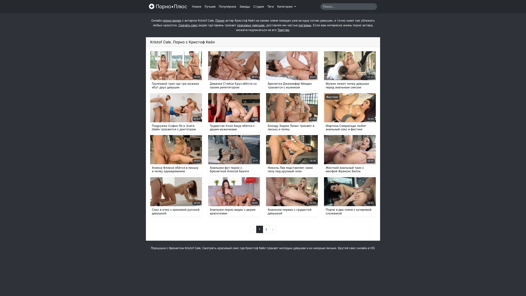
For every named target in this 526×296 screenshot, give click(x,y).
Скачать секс (188, 25)
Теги (270, 6)
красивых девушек (251, 25)
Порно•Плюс (170, 6)
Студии (258, 6)
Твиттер (283, 30)
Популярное (227, 6)
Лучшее (210, 6)
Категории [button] (285, 6)
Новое (196, 6)
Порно (220, 20)
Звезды (244, 6)
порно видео (172, 20)
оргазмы (305, 25)
